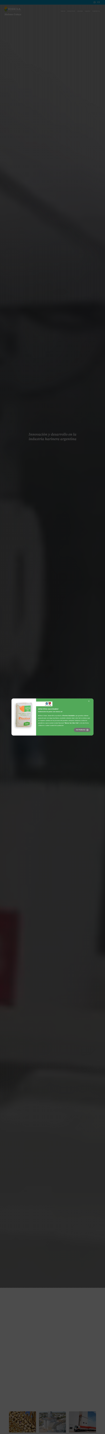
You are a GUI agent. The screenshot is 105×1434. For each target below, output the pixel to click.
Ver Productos (80, 730)
